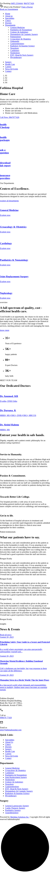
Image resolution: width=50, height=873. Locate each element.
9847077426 (29, 3)
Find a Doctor (27, 7)
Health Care (10, 64)
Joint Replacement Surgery (16, 777)
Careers (8, 67)
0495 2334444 (17, 3)
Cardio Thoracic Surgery (15, 808)
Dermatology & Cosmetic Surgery (24, 34)
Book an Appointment (9, 9)
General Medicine (17, 27)
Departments (10, 25)
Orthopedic (14, 41)
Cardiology (14, 50)
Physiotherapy (16, 57)
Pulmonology (15, 37)
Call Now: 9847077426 (9, 117)
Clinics (8, 20)
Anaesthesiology (12, 813)
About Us (9, 742)
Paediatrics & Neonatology (21, 30)
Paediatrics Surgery (13, 810)
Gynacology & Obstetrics (20, 39)
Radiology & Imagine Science (22, 46)
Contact (8, 71)
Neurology (14, 48)
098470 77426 (6, 717)
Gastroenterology (17, 43)
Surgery (8, 62)
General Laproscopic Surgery (17, 806)
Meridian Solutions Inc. (19, 817)
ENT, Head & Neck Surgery (21, 55)
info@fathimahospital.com (10, 730)
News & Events (11, 69)
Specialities (9, 18)
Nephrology (15, 53)
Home (7, 14)
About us (9, 16)
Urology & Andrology (19, 32)
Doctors (8, 23)
